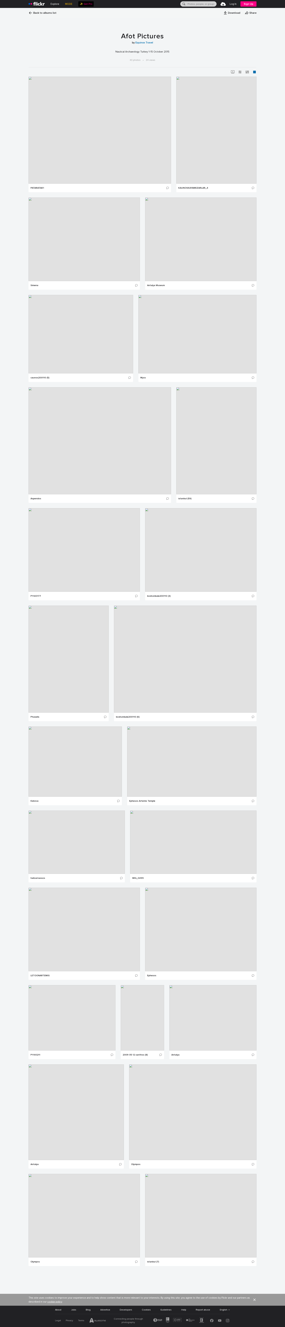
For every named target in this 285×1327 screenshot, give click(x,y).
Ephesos (151, 975)
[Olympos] (192, 1112)
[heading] (37, 4)
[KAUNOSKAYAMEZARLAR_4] (216, 130)
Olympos (135, 1164)
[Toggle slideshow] (233, 72)
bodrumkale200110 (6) (128, 717)
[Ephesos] (200, 929)
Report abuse (203, 1309)
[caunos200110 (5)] (81, 334)
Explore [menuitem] (55, 4)
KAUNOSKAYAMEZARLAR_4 (193, 188)
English (223, 1310)
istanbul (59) (184, 498)
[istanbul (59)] (216, 440)
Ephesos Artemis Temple (142, 801)
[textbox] (202, 4)
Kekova (34, 801)
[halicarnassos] (77, 842)
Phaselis (35, 717)
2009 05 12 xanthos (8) (135, 1055)
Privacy (69, 1320)
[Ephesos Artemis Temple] (191, 762)
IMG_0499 (138, 878)
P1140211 (35, 1055)
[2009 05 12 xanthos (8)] (142, 1018)
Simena (34, 285)
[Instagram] (228, 1321)
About (58, 1309)
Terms (81, 1320)
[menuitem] (86, 4)
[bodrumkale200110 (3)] (200, 550)
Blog (88, 1309)
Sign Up (248, 4)
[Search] (183, 4)
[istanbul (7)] (200, 1215)
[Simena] (84, 239)
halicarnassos (38, 878)
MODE (68, 4)
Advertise (105, 1309)
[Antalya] (212, 1018)
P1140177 (36, 596)
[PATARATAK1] (100, 130)
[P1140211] (72, 1018)
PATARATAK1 (37, 188)
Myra (143, 377)
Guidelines (166, 1309)
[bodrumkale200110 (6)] (185, 659)
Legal (58, 1320)
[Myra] (197, 334)
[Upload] (223, 4)
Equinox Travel (144, 42)
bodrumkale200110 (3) (159, 596)
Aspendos (36, 498)
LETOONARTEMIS (40, 975)
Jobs (73, 1309)
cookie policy (54, 1301)
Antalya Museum (156, 285)
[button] (231, 13)
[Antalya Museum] (200, 239)
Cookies (146, 1309)
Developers (126, 1309)
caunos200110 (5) (40, 377)
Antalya (175, 1055)
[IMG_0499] (193, 842)
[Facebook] (212, 1321)
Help (183, 1309)
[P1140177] (84, 550)
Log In (233, 4)
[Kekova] (75, 762)
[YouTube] (220, 1321)
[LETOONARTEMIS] (84, 929)
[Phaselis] (69, 659)
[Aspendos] (100, 440)
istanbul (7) (153, 1261)
